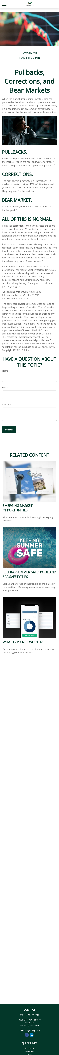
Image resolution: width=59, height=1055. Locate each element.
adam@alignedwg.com (29, 1030)
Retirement (29, 1048)
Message (6, 404)
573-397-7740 (32, 1014)
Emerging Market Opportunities (18, 507)
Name (5, 370)
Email (5, 387)
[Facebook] (27, 1035)
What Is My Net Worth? (23, 642)
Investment (30, 1051)
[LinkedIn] (31, 1035)
